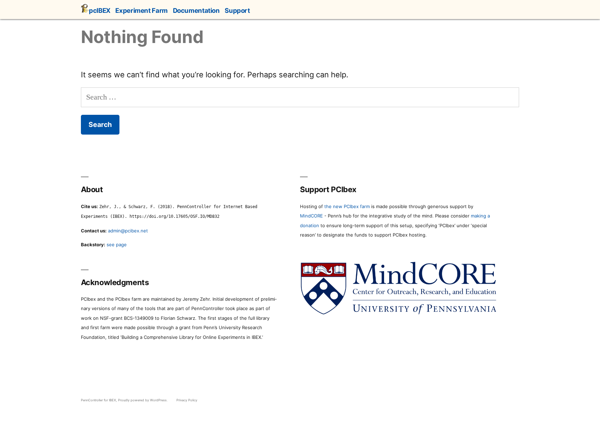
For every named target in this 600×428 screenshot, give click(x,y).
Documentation (196, 10)
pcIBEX (99, 10)
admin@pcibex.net (128, 230)
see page (117, 244)
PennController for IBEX (98, 400)
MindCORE (311, 216)
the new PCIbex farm (347, 206)
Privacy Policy (186, 400)
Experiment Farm (141, 10)
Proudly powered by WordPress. (143, 400)
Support (237, 10)
